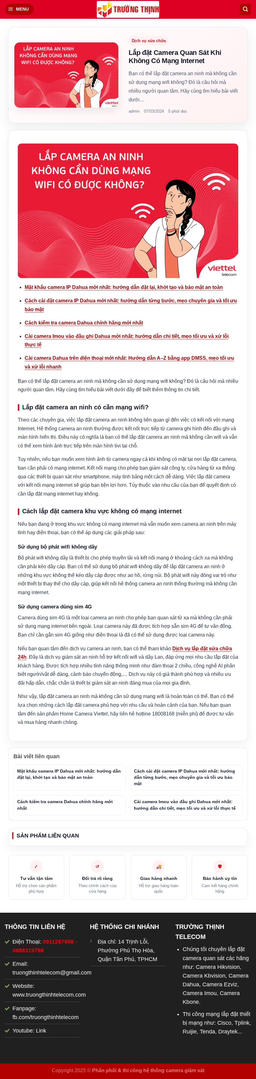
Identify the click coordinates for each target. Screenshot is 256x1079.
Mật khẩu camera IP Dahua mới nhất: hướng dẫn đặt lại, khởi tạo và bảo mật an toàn (124, 287)
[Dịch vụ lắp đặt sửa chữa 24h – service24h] (128, 9)
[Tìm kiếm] (245, 9)
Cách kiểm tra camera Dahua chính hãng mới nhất (84, 322)
